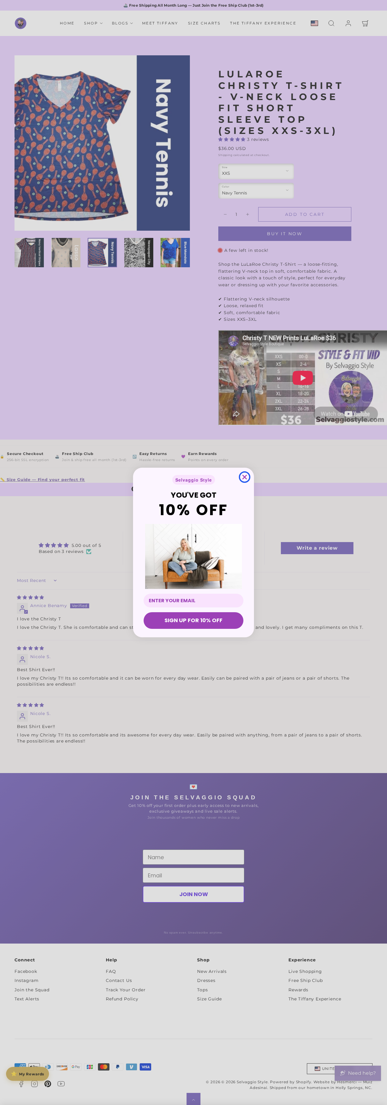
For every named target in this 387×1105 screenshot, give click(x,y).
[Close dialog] (244, 477)
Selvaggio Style (193, 480)
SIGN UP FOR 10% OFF (193, 620)
